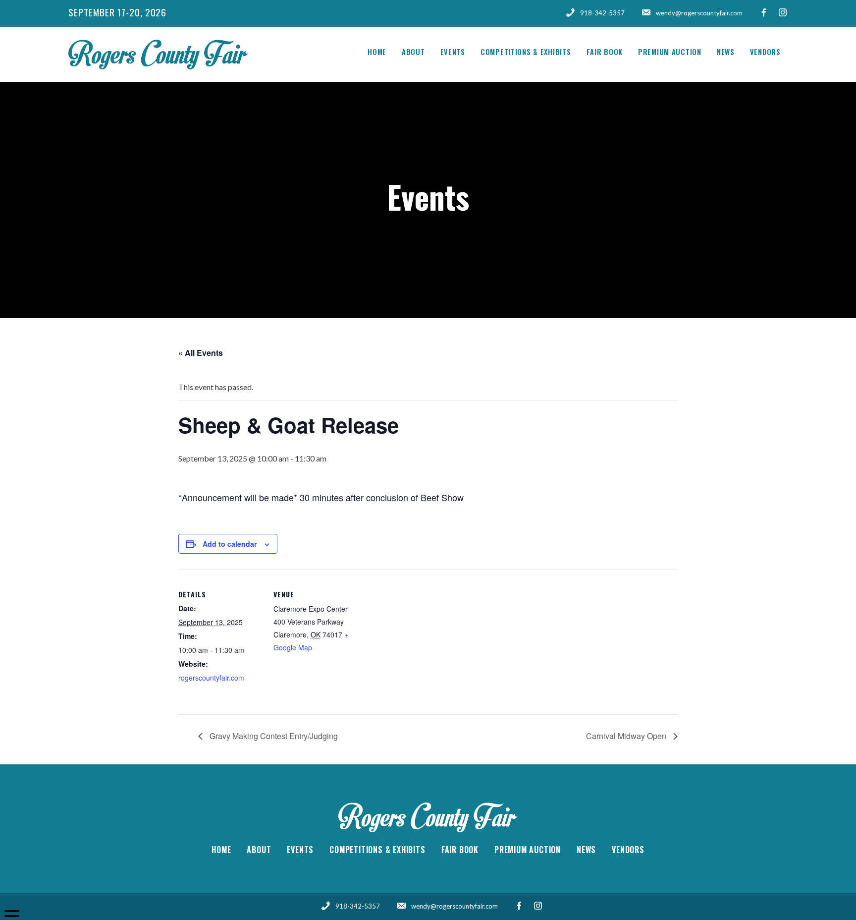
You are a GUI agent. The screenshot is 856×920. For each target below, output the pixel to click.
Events (452, 52)
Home (377, 52)
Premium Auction (669, 52)
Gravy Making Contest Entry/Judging (273, 736)
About (413, 52)
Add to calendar (230, 544)
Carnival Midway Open (627, 736)
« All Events (200, 352)
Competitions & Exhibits (526, 52)
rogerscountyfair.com (211, 678)
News (726, 52)
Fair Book (605, 52)
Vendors (765, 52)
